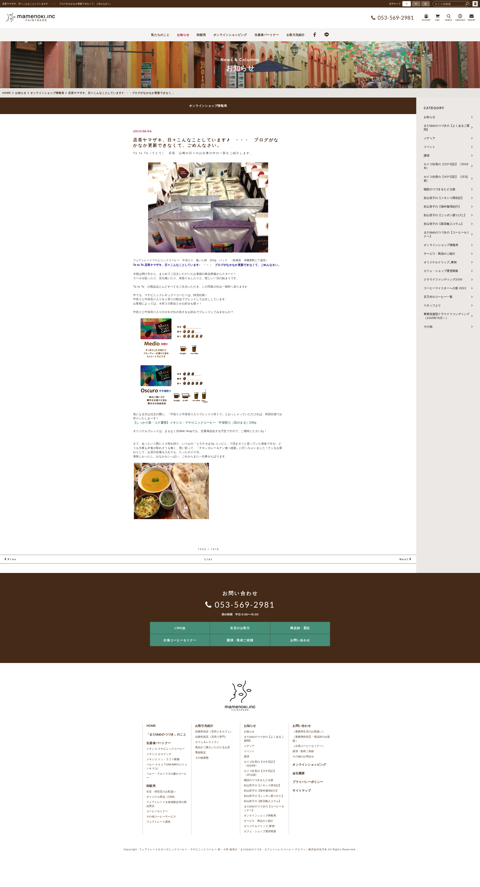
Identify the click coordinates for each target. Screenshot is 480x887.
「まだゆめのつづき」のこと (166, 734)
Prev (12, 559)
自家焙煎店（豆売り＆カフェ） (214, 731)
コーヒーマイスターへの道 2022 (445, 288)
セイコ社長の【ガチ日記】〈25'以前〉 (446, 178)
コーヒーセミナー (157, 811)
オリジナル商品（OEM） (161, 796)
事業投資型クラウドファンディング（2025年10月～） (447, 316)
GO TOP (468, 623)
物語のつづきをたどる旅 (439, 189)
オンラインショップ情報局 (441, 245)
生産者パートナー (267, 35)
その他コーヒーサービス (161, 816)
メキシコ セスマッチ (158, 753)
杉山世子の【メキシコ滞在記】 (444, 198)
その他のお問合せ (303, 756)
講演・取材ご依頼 (240, 640)
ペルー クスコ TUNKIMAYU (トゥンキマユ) (166, 766)
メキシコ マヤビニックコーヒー (165, 748)
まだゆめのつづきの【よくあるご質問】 (447, 127)
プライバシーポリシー (307, 782)
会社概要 (298, 773)
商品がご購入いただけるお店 (212, 747)
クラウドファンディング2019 (443, 279)
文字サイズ (395, 3)
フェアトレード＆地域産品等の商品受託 (166, 803)
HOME (151, 726)
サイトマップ (301, 790)
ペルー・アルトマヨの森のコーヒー (166, 775)
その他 (429, 326)
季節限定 (200, 752)
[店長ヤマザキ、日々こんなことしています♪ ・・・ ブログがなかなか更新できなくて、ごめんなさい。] (208, 207)
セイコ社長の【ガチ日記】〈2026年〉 (446, 166)
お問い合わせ (300, 640)
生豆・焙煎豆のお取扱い (161, 791)
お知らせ (183, 35)
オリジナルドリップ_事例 (440, 262)
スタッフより (432, 305)
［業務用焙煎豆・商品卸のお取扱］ (311, 738)
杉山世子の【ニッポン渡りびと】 (445, 215)
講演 (427, 155)
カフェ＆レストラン (207, 741)
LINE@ (180, 628)
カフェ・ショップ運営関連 (441, 271)
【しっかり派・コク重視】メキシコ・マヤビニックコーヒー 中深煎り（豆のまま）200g (194, 422)
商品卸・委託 (300, 628)
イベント (429, 147)
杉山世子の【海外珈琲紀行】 (442, 206)
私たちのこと (160, 35)
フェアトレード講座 (158, 821)
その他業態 (202, 757)
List (208, 559)
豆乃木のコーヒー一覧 (438, 296)
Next (404, 559)
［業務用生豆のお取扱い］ (308, 731)
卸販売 (201, 35)
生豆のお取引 (240, 628)
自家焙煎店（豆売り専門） (211, 736)
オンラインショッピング (230, 35)
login (475, 3)
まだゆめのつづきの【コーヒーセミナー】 (447, 234)
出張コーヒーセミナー (180, 640)
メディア (429, 138)
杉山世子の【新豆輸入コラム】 (444, 224)
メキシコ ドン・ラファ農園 (162, 759)
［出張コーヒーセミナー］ (308, 745)
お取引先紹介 (295, 35)
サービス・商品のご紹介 (439, 253)
